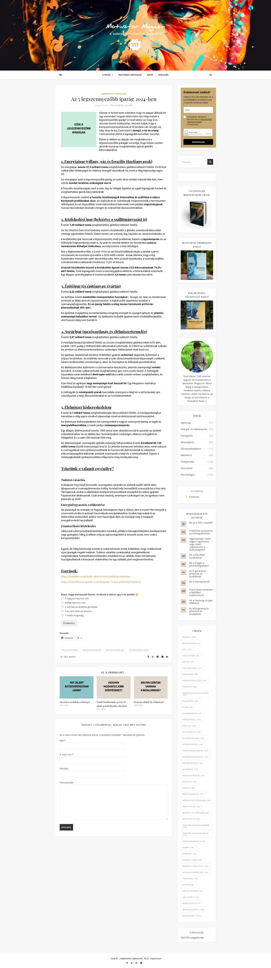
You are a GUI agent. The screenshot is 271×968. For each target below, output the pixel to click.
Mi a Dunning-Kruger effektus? (201, 602)
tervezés (190, 878)
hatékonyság (193, 738)
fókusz (189, 726)
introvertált (193, 763)
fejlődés (190, 701)
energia (190, 686)
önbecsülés (192, 903)
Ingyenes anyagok (130, 74)
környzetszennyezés (92, 650)
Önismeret (186, 468)
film (188, 707)
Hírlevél (163, 74)
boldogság (191, 643)
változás (191, 897)
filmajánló (192, 713)
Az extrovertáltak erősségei (75, 702)
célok (189, 662)
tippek (188, 884)
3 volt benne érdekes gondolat (81, 606)
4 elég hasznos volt (75, 602)
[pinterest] (141, 963)
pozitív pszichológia (196, 834)
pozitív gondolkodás (196, 826)
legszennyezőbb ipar (115, 650)
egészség (190, 674)
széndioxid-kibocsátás (139, 650)
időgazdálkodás (195, 750)
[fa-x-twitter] (132, 963)
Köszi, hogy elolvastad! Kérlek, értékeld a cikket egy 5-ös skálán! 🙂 (99, 594)
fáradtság (192, 719)
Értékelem (69, 623)
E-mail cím (67, 754)
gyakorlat (192, 732)
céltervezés (192, 668)
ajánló (189, 637)
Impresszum (155, 958)
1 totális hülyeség (74, 615)
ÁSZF (146, 958)
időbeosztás (193, 744)
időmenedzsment (195, 757)
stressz (190, 853)
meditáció (191, 806)
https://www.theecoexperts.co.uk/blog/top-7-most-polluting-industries (101, 581)
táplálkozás (193, 891)
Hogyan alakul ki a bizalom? (149, 702)
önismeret (192, 916)
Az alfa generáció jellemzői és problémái (198, 611)
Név (63, 740)
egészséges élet (195, 680)
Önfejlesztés (187, 461)
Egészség (186, 422)
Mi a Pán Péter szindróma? (197, 556)
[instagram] (137, 963)
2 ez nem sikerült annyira (78, 611)
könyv (189, 788)
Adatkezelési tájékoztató (131, 958)
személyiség (192, 860)
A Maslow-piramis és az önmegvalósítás (201, 532)
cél (187, 649)
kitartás (190, 769)
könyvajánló (193, 794)
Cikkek (106, 74)
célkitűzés (191, 655)
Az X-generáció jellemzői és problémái (197, 573)
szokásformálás (195, 872)
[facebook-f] (127, 963)
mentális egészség (196, 812)
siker (188, 847)
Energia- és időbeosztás (194, 429)
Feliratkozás (198, 142)
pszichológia (194, 841)
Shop (150, 74)
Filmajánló (187, 435)
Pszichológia (188, 474)
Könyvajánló (187, 442)
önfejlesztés (194, 909)
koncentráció (194, 775)
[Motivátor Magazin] (135, 34)
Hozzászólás (67, 782)
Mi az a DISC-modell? (201, 522)
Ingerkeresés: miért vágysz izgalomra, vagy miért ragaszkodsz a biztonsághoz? (200, 544)
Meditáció (186, 455)
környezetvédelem (70, 650)
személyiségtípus (196, 866)
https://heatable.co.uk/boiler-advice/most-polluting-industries (95, 576)
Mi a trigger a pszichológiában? (199, 564)
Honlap (64, 768)
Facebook (197, 491)
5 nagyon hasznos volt (77, 598)
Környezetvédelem (113, 93)
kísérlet (189, 781)
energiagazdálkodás (196, 694)
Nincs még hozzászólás (121, 105)
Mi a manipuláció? (199, 581)
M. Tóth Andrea (68, 656)
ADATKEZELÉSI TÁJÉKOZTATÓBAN (199, 120)
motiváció (191, 819)
